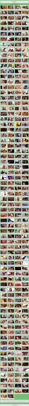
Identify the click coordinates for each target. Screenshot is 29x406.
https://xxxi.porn (14, 1)
